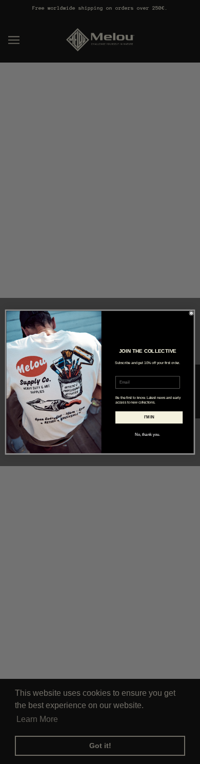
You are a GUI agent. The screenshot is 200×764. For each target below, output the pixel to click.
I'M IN (149, 417)
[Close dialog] (191, 313)
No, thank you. (147, 434)
